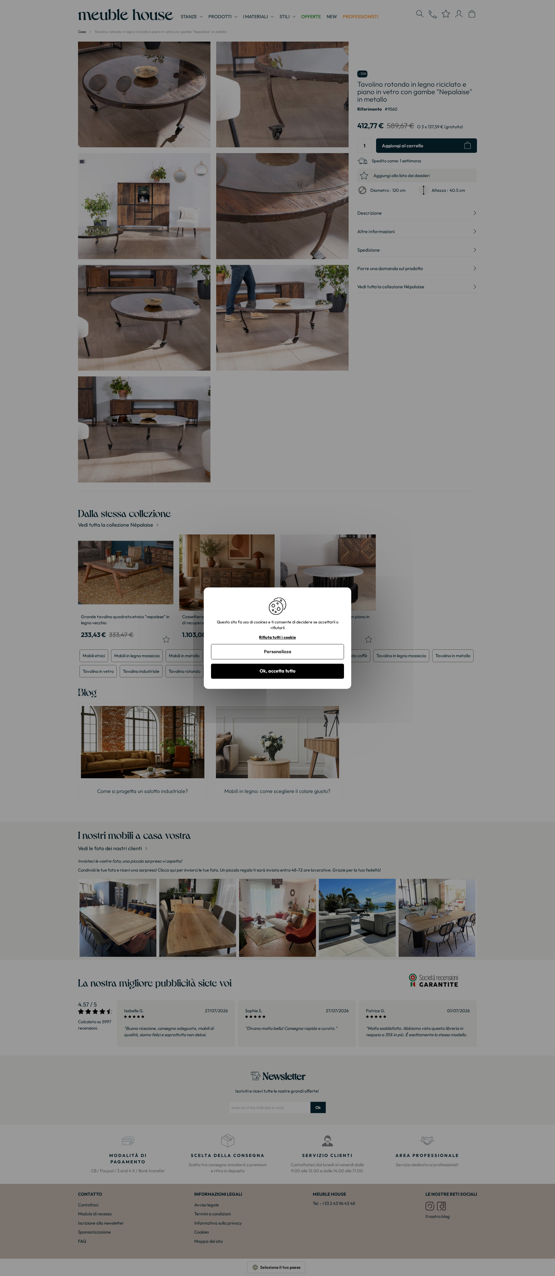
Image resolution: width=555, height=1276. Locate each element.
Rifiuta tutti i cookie (277, 637)
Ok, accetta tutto (277, 671)
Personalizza (277, 652)
